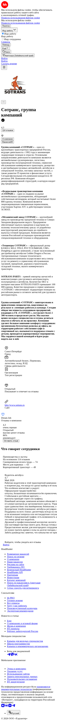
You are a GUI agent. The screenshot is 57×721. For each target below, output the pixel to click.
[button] (4, 58)
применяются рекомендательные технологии (25, 688)
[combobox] (13, 712)
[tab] (7, 138)
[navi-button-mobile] (4, 67)
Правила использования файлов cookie (20, 23)
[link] (6, 52)
